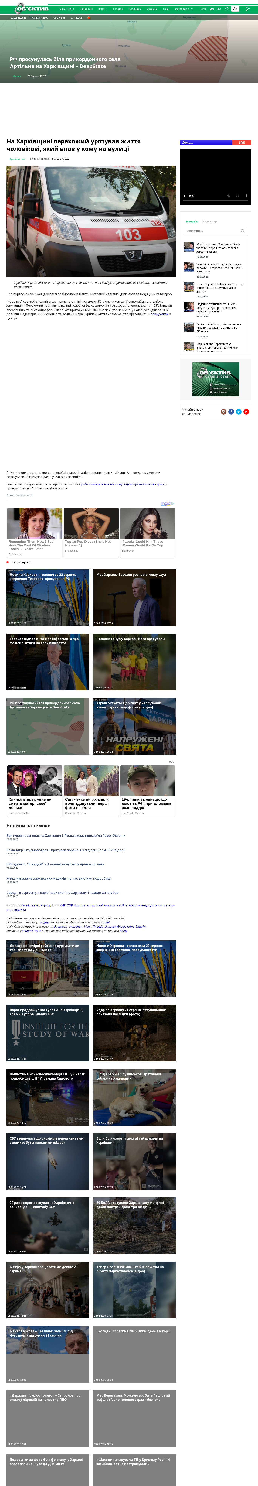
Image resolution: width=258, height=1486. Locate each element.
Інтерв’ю (117, 8)
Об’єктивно (66, 8)
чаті (106, 922)
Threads (97, 926)
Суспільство (17, 159)
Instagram (76, 926)
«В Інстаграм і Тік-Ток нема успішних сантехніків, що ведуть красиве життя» (219, 287)
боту (123, 931)
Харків (45, 905)
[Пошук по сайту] (227, 9)
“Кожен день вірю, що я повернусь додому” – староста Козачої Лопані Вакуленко (219, 267)
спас (9, 910)
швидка (20, 910)
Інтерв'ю (192, 221)
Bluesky (141, 926)
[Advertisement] (129, 109)
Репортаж (86, 8)
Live (204, 9)
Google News (125, 926)
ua (212, 9)
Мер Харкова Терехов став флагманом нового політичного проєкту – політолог (217, 347)
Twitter (239, 412)
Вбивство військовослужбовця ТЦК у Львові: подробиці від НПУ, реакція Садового (69, 63)
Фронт (102, 8)
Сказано (152, 8)
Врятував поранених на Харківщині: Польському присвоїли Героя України (65, 835)
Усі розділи (182, 8)
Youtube (27, 931)
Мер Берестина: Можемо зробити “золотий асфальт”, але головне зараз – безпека (218, 247)
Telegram (44, 922)
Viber (87, 926)
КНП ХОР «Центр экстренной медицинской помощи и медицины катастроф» (117, 905)
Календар (135, 8)
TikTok (38, 931)
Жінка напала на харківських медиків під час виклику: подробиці (58, 878)
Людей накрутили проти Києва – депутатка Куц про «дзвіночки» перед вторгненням (217, 307)
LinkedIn (110, 926)
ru (219, 9)
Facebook (60, 926)
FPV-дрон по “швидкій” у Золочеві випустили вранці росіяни (55, 864)
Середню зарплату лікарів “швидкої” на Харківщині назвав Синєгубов (62, 892)
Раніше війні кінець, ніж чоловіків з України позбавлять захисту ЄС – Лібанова (218, 327)
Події (166, 8)
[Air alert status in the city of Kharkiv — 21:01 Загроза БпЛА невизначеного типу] (88, 17)
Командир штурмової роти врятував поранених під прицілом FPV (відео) (65, 850)
